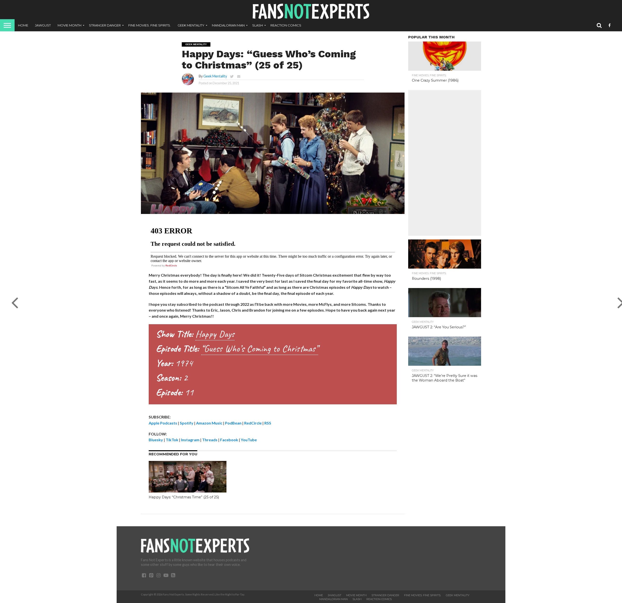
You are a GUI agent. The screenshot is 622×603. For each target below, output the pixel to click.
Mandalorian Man (228, 25)
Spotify (186, 423)
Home (23, 25)
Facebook (229, 439)
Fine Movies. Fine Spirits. (149, 25)
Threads (209, 439)
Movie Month (69, 25)
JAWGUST (43, 25)
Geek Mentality (191, 25)
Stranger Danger (105, 25)
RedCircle (171, 265)
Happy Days (214, 334)
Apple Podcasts (163, 423)
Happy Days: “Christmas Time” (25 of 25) (184, 497)
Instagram (190, 439)
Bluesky (156, 439)
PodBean (233, 423)
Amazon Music (209, 423)
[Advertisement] (444, 163)
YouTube (249, 439)
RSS (267, 423)
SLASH (257, 25)
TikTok (172, 439)
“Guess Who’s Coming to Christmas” (259, 348)
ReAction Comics (285, 25)
